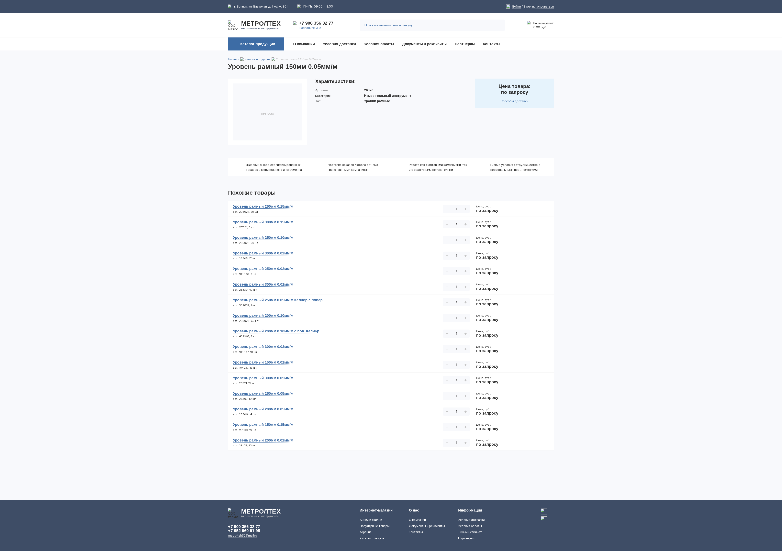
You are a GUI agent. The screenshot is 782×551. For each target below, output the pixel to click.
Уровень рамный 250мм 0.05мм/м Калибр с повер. (278, 300)
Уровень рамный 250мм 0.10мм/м (263, 238)
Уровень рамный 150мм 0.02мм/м (263, 362)
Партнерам (466, 538)
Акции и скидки (371, 520)
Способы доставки (514, 101)
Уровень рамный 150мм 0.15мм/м (263, 425)
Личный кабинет (470, 532)
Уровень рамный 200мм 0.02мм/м (263, 440)
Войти (516, 6)
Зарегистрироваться (539, 6)
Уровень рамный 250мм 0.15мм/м (263, 206)
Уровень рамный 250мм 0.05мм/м (263, 393)
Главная (233, 59)
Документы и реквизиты (427, 526)
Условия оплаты (470, 526)
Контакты (416, 532)
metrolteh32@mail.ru (242, 535)
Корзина (365, 532)
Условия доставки (471, 520)
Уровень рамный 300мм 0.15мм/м (263, 222)
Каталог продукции (257, 59)
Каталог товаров (372, 538)
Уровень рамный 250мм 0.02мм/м (263, 269)
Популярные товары (375, 526)
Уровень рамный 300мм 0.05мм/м (263, 378)
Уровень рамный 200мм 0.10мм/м (263, 315)
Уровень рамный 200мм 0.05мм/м (263, 409)
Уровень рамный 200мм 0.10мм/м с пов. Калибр (276, 331)
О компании (417, 520)
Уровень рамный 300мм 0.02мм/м (263, 253)
